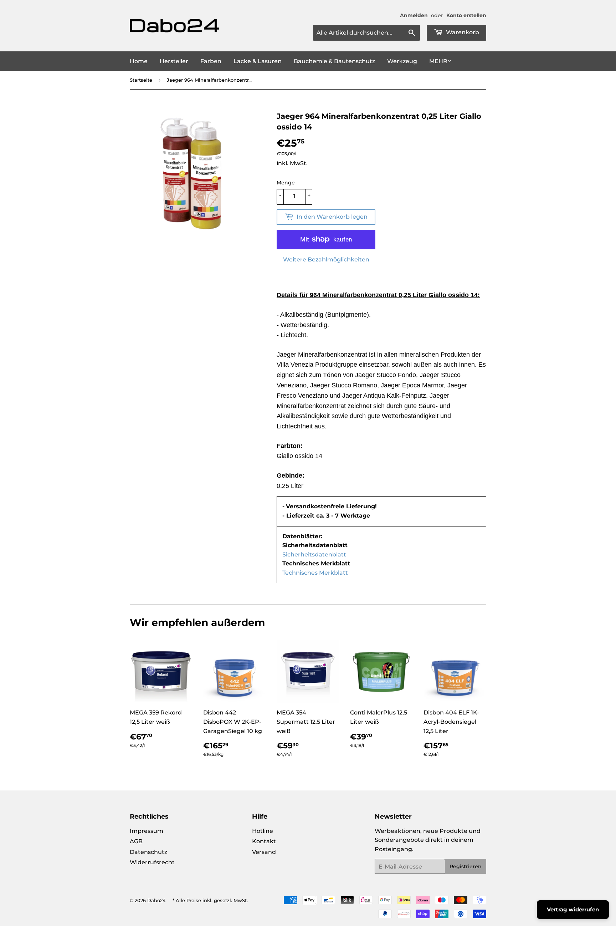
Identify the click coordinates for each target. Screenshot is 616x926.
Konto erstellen (466, 15)
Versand (264, 852)
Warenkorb (462, 32)
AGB (136, 841)
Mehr (438, 61)
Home (139, 61)
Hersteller (174, 61)
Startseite (141, 80)
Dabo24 (156, 900)
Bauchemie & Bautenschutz (334, 61)
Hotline (262, 831)
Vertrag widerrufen (573, 909)
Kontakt (264, 841)
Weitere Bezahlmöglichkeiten (326, 259)
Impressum (146, 831)
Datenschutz (148, 852)
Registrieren (466, 866)
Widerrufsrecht (152, 862)
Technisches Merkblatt (315, 572)
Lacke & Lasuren (257, 61)
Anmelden (414, 15)
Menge (286, 182)
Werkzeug (402, 61)
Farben (210, 61)
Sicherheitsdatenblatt (314, 554)
